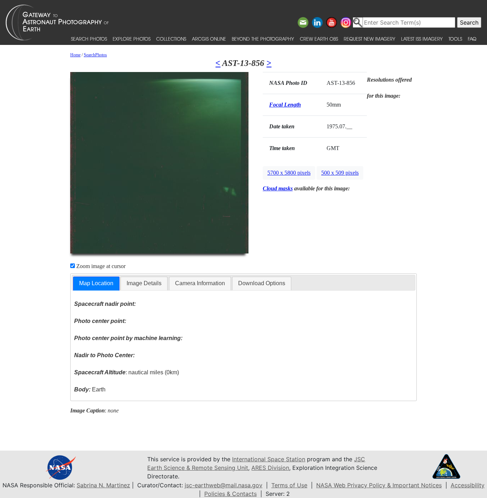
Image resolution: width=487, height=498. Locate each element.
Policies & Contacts (230, 493)
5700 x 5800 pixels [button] (289, 173)
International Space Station (268, 459)
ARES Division (270, 467)
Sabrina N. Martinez (103, 485)
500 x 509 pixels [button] (340, 173)
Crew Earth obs (319, 38)
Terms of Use (289, 485)
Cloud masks (278, 188)
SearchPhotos (95, 54)
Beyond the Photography (263, 38)
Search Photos (89, 38)
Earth (90, 389)
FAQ (472, 38)
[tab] (96, 284)
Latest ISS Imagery (422, 38)
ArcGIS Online (209, 38)
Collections (171, 38)
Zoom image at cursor (100, 266)
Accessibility (468, 485)
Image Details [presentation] (144, 283)
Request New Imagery (369, 38)
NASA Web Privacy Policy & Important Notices (379, 485)
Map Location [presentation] (96, 283)
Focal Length (285, 105)
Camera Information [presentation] (200, 283)
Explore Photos (131, 38)
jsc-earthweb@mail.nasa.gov (223, 485)
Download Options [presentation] (261, 283)
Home (75, 54)
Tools (455, 38)
